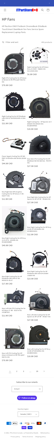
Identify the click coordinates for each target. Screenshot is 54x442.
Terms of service (27, 436)
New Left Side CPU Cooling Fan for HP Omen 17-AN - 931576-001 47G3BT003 (13, 310)
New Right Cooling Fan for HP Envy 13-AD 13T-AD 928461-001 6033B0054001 (39, 229)
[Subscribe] (39, 389)
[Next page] (44, 371)
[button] (5, 10)
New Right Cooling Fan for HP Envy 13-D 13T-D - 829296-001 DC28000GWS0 (14, 240)
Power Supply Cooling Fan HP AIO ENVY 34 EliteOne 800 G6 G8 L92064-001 (14, 158)
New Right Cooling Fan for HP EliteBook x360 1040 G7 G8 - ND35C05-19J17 (12, 278)
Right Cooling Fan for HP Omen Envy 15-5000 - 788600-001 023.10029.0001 (37, 69)
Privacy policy (15, 436)
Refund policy (45, 433)
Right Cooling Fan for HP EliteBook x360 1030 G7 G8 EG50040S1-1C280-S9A (14, 118)
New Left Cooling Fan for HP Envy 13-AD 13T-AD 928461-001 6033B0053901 (38, 351)
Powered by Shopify (31, 433)
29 (37, 371)
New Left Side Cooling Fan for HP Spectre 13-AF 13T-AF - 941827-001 (38, 316)
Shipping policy (40, 436)
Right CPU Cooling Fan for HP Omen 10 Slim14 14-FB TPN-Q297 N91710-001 (14, 80)
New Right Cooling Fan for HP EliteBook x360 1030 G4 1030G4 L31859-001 (37, 273)
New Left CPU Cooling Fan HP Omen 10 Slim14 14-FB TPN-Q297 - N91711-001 (13, 355)
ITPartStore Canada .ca (17, 433)
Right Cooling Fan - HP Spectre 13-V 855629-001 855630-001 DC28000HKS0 (39, 124)
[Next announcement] (49, 3)
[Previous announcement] (4, 3)
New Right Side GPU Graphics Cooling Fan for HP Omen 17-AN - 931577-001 (13, 194)
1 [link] (10, 371)
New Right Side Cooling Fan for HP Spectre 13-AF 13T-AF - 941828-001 (39, 198)
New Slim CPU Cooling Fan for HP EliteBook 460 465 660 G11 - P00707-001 (39, 161)
